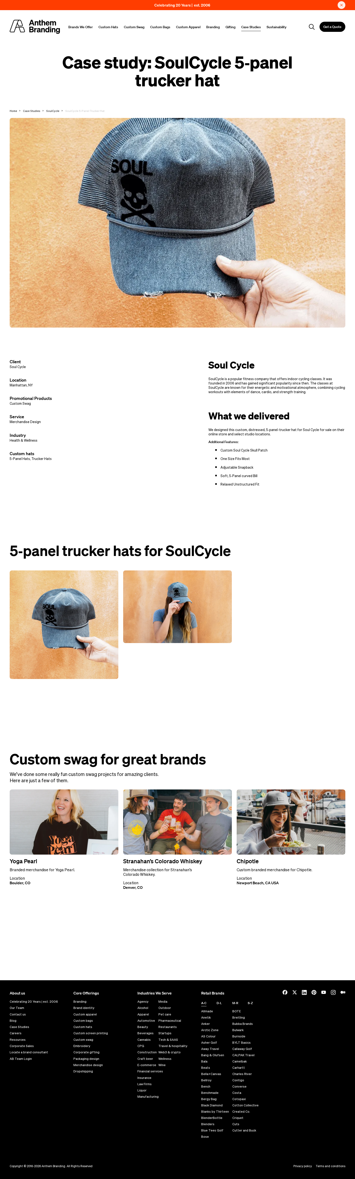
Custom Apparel (188, 27)
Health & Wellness (23, 440)
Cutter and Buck (244, 1130)
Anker (205, 1024)
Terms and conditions (330, 1166)
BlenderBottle (211, 1118)
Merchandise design (88, 1065)
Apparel (143, 1014)
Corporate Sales (22, 1046)
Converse (239, 1086)
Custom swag (83, 1040)
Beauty (142, 1027)
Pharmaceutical (169, 1020)
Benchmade (210, 1093)
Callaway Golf (242, 1049)
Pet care (164, 1014)
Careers (15, 1033)
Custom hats (82, 1027)
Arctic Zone (210, 1030)
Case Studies (251, 27)
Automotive (146, 1020)
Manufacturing (148, 1096)
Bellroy (206, 1080)
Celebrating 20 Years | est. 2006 (182, 5)
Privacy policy (302, 1166)
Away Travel (210, 1049)
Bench (205, 1086)
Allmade (207, 1011)
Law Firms (144, 1084)
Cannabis (144, 1040)
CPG (140, 1046)
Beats (205, 1067)
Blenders (207, 1124)
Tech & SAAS (168, 1040)
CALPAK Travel (243, 1055)
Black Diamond (212, 1105)
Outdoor (164, 1008)
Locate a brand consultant (29, 1052)
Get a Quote (332, 27)
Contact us (18, 1014)
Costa (236, 1093)
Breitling (238, 1017)
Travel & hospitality (172, 1046)
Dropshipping (83, 1071)
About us (17, 993)
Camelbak (239, 1061)
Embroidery (81, 1046)
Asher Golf (209, 1042)
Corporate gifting (86, 1052)
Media (162, 1001)
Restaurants (167, 1027)
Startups (164, 1033)
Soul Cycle (18, 367)
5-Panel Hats (20, 459)
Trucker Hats (41, 459)
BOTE (236, 1011)
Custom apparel (85, 1014)
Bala (204, 1061)
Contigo (238, 1080)
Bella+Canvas (211, 1074)
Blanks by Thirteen (215, 1111)
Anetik (206, 1017)
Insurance (144, 1078)
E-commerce (146, 1065)
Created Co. (241, 1111)
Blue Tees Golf (212, 1130)
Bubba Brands (242, 1024)
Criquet (237, 1118)
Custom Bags (160, 27)
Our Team (17, 1008)
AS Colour (208, 1036)
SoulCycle (52, 110)
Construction (147, 1052)
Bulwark (238, 1030)
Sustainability (276, 27)
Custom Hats (108, 27)
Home (13, 110)
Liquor (142, 1090)
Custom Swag (134, 27)
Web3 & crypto (169, 1052)
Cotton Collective (245, 1105)
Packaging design (86, 1059)
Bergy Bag (209, 1099)
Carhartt (238, 1067)
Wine (162, 1065)
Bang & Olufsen (212, 1055)
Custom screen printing (90, 1033)
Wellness (164, 1059)
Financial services (150, 1071)
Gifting (230, 27)
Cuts (235, 1124)
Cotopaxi (239, 1099)
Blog (13, 1020)
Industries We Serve (154, 993)
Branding (213, 27)
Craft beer (145, 1059)
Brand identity (83, 1008)
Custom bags (83, 1020)
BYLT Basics (241, 1042)
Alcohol (142, 1008)
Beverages (145, 1033)
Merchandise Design (25, 422)
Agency (143, 1001)
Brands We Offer (80, 27)
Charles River (242, 1074)
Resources (18, 1040)
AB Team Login (21, 1059)
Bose (205, 1136)
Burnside (238, 1036)
